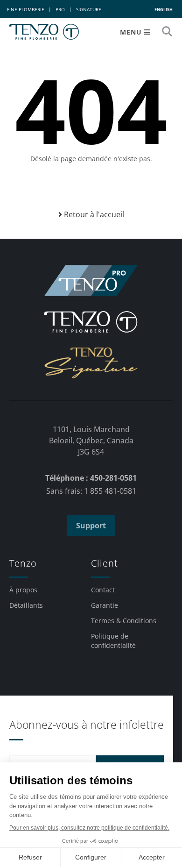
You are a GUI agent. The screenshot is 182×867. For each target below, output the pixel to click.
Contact (103, 589)
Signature (88, 9)
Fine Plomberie (25, 9)
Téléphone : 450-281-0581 (91, 478)
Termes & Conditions (123, 620)
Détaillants (26, 605)
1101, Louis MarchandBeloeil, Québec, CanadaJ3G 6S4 (91, 440)
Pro (60, 9)
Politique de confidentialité (113, 641)
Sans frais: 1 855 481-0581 (91, 491)
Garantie (104, 605)
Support (91, 525)
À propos (23, 589)
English (163, 9)
